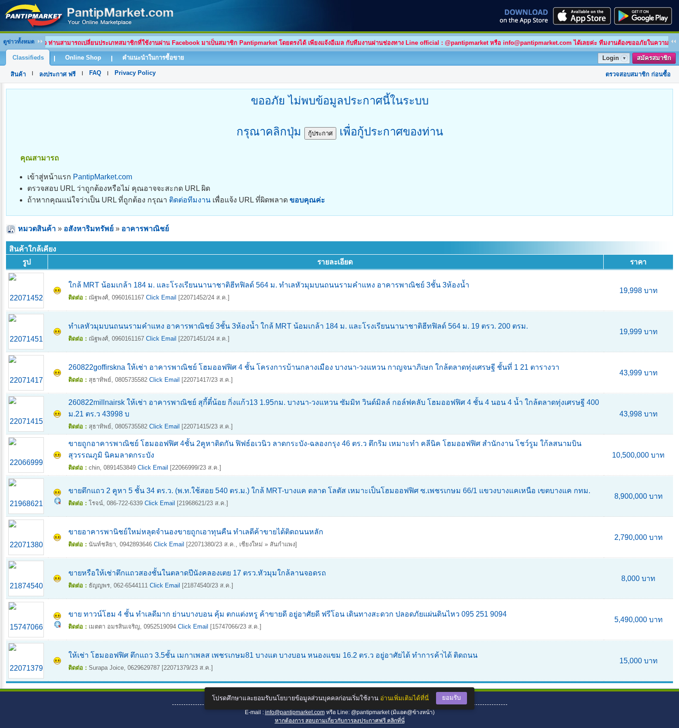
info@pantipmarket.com (295, 712)
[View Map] (57, 502)
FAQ (95, 72)
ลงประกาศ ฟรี (57, 74)
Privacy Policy (135, 72)
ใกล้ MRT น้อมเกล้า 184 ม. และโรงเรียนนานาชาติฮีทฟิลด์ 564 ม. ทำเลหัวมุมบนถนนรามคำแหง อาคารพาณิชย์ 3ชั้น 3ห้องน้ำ (268, 285)
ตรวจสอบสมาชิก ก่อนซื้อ (638, 74)
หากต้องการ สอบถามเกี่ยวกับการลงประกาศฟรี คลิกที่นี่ (340, 720)
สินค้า (18, 74)
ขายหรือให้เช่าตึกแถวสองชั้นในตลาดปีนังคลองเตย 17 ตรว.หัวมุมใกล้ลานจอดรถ (197, 573)
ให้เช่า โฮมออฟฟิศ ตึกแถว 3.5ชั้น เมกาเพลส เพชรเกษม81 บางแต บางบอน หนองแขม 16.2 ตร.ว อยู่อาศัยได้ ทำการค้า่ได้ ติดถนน (273, 655)
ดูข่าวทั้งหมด (19, 41)
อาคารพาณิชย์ (145, 228)
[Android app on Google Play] (645, 15)
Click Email (161, 297)
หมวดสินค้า (37, 228)
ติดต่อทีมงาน (190, 200)
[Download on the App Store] (581, 15)
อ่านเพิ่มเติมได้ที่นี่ (404, 698)
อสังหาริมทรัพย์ (89, 228)
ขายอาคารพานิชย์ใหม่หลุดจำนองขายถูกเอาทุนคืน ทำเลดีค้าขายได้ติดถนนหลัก (195, 532)
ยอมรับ (451, 697)
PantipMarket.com (102, 177)
